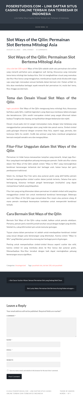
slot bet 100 (47, 265)
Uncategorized (20, 265)
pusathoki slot (37, 265)
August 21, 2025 (13, 50)
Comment (11, 316)
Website (10, 360)
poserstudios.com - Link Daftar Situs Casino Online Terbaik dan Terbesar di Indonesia (41, 10)
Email (9, 350)
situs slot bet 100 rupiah (17, 68)
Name (9, 340)
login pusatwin (13, 108)
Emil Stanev (28, 50)
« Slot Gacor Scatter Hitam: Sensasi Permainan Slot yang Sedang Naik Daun (35, 280)
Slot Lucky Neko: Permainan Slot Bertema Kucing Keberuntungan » (50, 288)
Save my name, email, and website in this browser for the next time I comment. (34, 370)
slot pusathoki (57, 265)
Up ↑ (69, 393)
